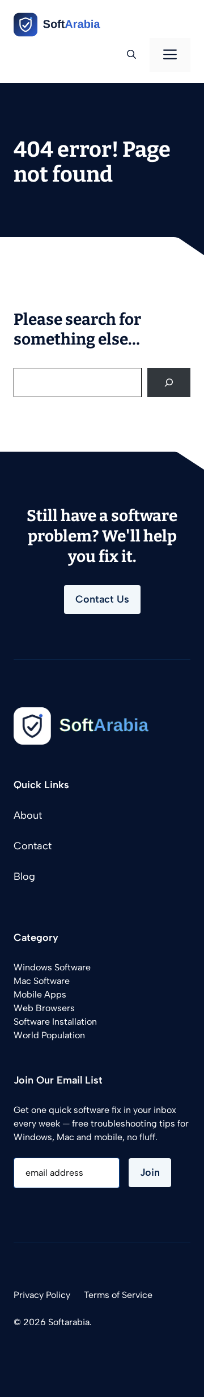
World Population (49, 1035)
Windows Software (52, 967)
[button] (131, 55)
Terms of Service (118, 1294)
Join (150, 1172)
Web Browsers (44, 1008)
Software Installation (55, 1021)
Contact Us (102, 599)
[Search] (168, 382)
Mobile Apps (40, 994)
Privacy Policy (42, 1294)
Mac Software (42, 980)
